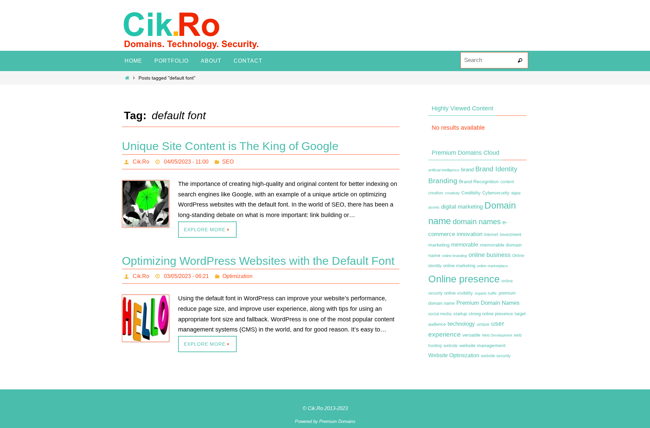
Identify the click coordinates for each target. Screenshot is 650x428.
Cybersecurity (496, 193)
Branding (442, 181)
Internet (491, 234)
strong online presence (491, 314)
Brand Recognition (479, 181)
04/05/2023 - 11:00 (186, 162)
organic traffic (486, 293)
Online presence (464, 278)
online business (490, 255)
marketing (439, 245)
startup (460, 313)
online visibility (458, 293)
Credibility (471, 193)
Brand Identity (496, 169)
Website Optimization (453, 355)
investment (510, 234)
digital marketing (462, 206)
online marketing (459, 265)
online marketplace (492, 266)
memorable (464, 244)
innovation (469, 234)
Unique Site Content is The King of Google (230, 146)
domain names (477, 221)
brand (467, 169)
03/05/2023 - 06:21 (186, 276)
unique (483, 324)
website (450, 346)
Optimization (237, 276)
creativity (452, 193)
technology (461, 323)
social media (440, 314)
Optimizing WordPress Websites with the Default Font (258, 260)
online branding (454, 256)
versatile (471, 335)
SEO (228, 162)
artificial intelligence (443, 170)
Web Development (497, 335)
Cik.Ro (141, 162)
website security (496, 356)
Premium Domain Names (488, 303)
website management (482, 345)
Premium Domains (337, 421)
